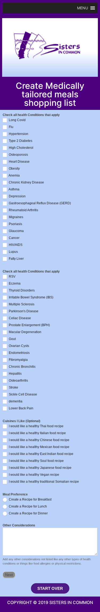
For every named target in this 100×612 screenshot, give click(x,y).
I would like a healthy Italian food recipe (37, 433)
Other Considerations (19, 525)
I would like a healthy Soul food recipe (36, 461)
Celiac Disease (19, 318)
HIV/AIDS (15, 245)
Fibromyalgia (18, 360)
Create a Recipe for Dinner (28, 513)
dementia (15, 401)
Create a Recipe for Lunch (27, 507)
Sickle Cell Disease (22, 395)
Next (9, 575)
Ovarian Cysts (18, 346)
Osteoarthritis (18, 381)
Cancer (13, 238)
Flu (10, 127)
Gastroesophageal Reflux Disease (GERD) (39, 203)
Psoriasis (15, 224)
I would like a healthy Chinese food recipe (38, 440)
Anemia (14, 176)
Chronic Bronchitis (21, 367)
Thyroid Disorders (21, 291)
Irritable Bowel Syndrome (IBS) (30, 297)
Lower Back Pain (20, 408)
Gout (12, 339)
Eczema (14, 284)
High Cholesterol (20, 148)
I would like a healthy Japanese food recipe (39, 468)
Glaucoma (16, 231)
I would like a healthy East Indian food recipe (40, 454)
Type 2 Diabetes (20, 141)
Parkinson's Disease (23, 311)
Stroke (13, 388)
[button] (82, 8)
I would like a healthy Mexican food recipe (38, 447)
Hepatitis (15, 374)
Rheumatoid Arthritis (23, 210)
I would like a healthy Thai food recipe (35, 426)
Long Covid (17, 120)
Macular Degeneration (24, 332)
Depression (17, 196)
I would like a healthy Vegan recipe (33, 475)
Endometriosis (19, 353)
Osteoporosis (18, 155)
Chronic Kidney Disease (26, 183)
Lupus (13, 252)
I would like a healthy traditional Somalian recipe (43, 482)
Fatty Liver (16, 259)
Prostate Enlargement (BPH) (29, 325)
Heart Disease (19, 162)
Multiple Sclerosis (21, 304)
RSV (11, 277)
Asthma (13, 189)
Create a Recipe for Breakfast (29, 500)
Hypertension (18, 134)
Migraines (15, 217)
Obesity (14, 169)
